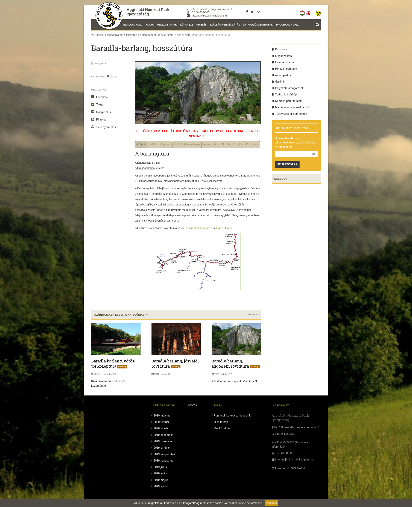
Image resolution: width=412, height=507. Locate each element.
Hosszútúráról (224, 228)
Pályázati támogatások (289, 88)
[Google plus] (258, 12)
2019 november (163, 441)
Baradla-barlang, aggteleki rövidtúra (230, 363)
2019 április (161, 486)
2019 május (161, 479)
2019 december (163, 434)
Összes (253, 314)
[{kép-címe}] (198, 287)
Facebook (101, 97)
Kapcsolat (281, 49)
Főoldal (99, 34)
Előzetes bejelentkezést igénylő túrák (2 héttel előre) (158, 34)
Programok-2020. (287, 24)
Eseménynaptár (285, 62)
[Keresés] (318, 24)
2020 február (161, 422)
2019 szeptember (164, 454)
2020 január (161, 428)
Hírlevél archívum (286, 68)
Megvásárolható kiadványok (292, 107)
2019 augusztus (163, 460)
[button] (318, 12)
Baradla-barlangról (198, 228)
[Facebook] (247, 12)
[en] (308, 12)
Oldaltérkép (221, 422)
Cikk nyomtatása (106, 127)
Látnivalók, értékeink (258, 24)
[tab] (141, 144)
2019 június (161, 473)
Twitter (99, 104)
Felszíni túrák (167, 24)
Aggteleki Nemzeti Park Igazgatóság (148, 12)
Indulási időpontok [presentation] (160, 144)
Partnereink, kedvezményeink (232, 415)
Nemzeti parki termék (288, 101)
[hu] (303, 12)
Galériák (280, 81)
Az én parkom (283, 75)
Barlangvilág (133, 24)
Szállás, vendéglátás (225, 24)
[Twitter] (252, 12)
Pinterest (101, 119)
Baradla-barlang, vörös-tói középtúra (113, 363)
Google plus (103, 112)
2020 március (162, 415)
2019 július (160, 467)
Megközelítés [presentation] (235, 144)
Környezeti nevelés (193, 24)
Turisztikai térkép (286, 94)
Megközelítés (283, 55)
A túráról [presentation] (141, 144)
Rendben (271, 503)
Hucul (150, 24)
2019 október (162, 447)
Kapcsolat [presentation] (252, 144)
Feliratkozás (287, 164)
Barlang (112, 76)
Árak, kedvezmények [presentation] (187, 144)
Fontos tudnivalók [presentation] (214, 144)
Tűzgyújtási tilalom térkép (291, 113)
